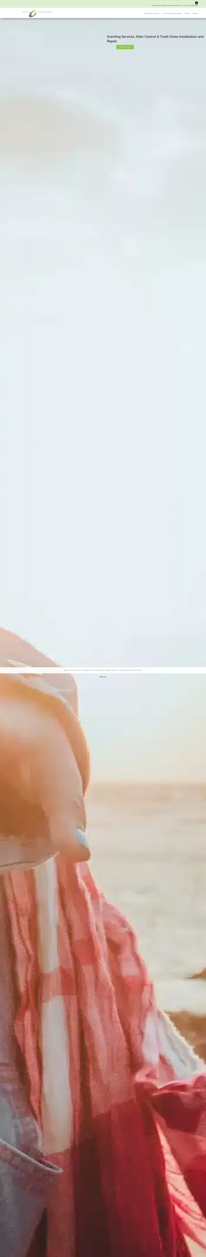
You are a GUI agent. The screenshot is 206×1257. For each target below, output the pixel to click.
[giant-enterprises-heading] (37, 10)
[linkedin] (196, 3)
